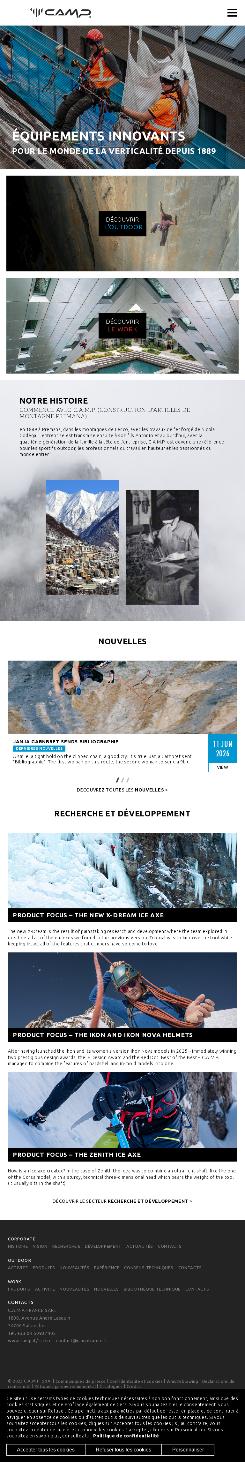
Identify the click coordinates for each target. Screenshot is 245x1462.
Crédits (134, 1386)
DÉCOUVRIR (124, 223)
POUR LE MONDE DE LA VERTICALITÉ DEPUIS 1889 (114, 151)
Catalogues (111, 1386)
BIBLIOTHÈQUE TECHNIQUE (152, 1289)
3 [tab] (127, 779)
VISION (40, 1246)
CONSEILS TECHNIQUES (148, 1267)
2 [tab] (122, 779)
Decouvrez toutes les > (122, 789)
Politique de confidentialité (126, 1435)
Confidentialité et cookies (136, 1381)
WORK (14, 1281)
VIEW (222, 767)
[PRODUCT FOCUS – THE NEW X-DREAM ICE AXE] (122, 888)
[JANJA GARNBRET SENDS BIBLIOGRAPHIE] (122, 697)
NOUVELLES (106, 1289)
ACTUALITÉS (139, 1246)
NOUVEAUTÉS (74, 1267)
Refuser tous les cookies (123, 1449)
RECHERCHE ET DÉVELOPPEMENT (87, 1246)
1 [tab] (117, 779)
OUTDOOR (19, 1260)
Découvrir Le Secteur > (122, 1201)
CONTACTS (170, 1246)
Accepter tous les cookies (46, 1449)
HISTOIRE (18, 1246)
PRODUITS (44, 1267)
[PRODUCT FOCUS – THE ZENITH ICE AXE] (122, 1128)
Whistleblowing (182, 1381)
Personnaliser (188, 1449)
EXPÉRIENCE (106, 1267)
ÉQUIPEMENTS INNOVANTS (99, 136)
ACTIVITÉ (18, 1267)
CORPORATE (21, 1239)
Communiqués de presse (81, 1381)
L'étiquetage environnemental (65, 1386)
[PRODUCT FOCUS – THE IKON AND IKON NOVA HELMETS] (122, 1008)
